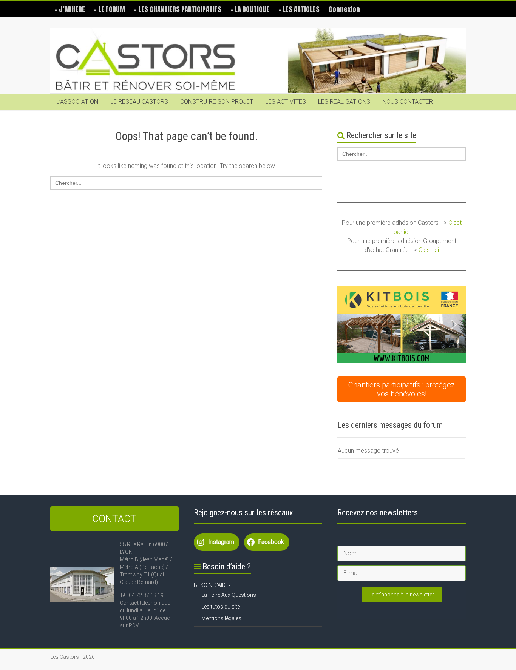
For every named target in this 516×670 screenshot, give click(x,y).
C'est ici (429, 250)
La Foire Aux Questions (228, 595)
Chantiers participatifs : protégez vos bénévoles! (401, 389)
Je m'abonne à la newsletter (401, 595)
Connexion (344, 9)
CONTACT (114, 518)
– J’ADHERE (70, 9)
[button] (401, 324)
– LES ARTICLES (299, 9)
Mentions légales (221, 618)
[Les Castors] (258, 61)
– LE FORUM (109, 9)
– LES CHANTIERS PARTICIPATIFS (177, 9)
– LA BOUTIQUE (249, 9)
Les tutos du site (220, 607)
